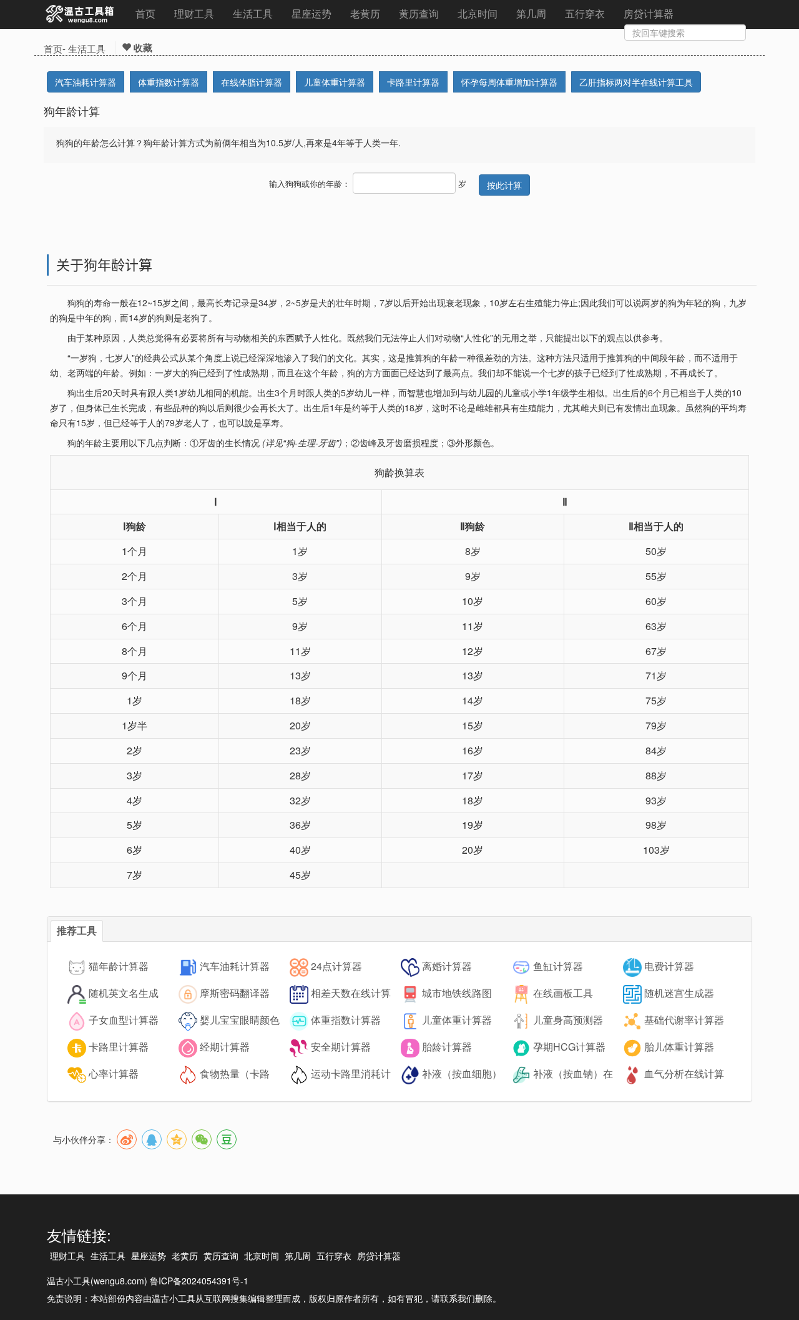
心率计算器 (114, 1073)
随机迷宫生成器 (679, 993)
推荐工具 (77, 930)
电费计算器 (669, 966)
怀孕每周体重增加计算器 (509, 82)
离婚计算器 (447, 966)
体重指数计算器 (168, 82)
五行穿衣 (585, 13)
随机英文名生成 (124, 993)
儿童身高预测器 (568, 1019)
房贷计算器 (649, 13)
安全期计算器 (341, 1046)
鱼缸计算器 (558, 966)
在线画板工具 (563, 993)
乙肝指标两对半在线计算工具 (636, 82)
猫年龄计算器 (119, 966)
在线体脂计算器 (251, 82)
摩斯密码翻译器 (235, 993)
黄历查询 (419, 13)
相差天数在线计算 (351, 993)
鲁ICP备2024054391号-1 (199, 1280)
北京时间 (478, 13)
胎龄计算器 (447, 1046)
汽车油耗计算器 (85, 82)
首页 (145, 13)
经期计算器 (225, 1046)
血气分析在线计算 (684, 1073)
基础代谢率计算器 (684, 1019)
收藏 (141, 47)
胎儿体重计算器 (679, 1046)
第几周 (531, 13)
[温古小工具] (80, 14)
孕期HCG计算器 (569, 1046)
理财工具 (194, 13)
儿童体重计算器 (334, 82)
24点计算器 (336, 966)
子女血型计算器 (124, 1019)
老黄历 (365, 13)
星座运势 (311, 13)
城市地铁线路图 (457, 993)
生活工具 (253, 13)
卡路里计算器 (413, 82)
